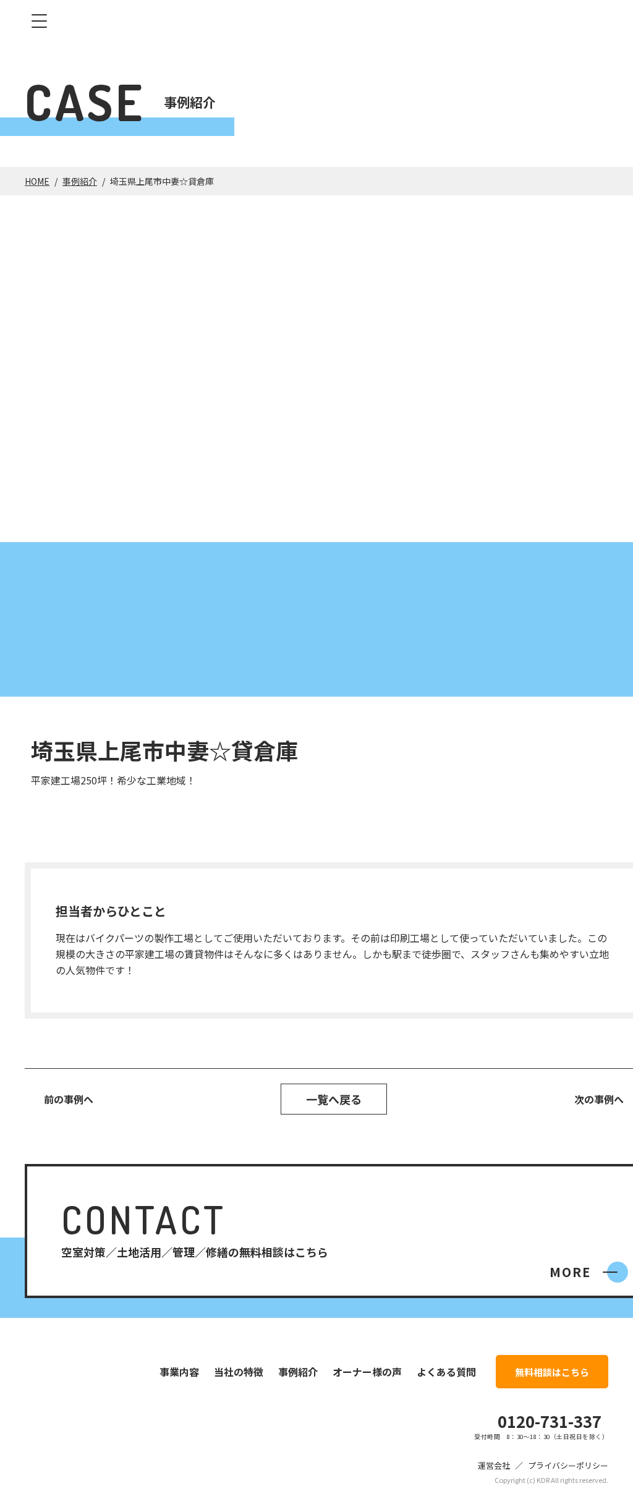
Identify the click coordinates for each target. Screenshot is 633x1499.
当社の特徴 (238, 1371)
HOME (37, 181)
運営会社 (494, 1465)
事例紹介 (79, 181)
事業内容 (179, 1371)
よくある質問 (446, 1371)
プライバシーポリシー (568, 1465)
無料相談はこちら (552, 1371)
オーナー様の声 (367, 1371)
